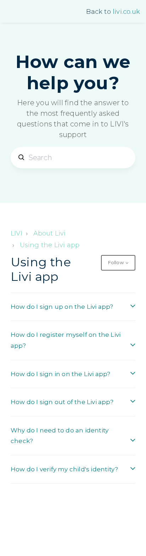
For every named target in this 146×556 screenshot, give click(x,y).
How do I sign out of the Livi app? (62, 401)
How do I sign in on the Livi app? (61, 374)
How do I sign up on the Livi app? (62, 306)
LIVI (16, 233)
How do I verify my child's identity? (64, 469)
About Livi (49, 233)
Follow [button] (116, 262)
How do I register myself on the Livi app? (65, 340)
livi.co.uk (126, 12)
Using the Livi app (50, 245)
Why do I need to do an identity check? (59, 436)
